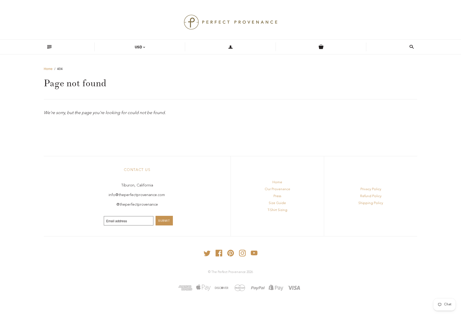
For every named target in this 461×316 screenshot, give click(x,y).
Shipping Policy (370, 203)
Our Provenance (277, 189)
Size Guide (277, 203)
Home (48, 68)
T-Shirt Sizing (277, 210)
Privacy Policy (370, 189)
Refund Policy (370, 196)
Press (277, 196)
